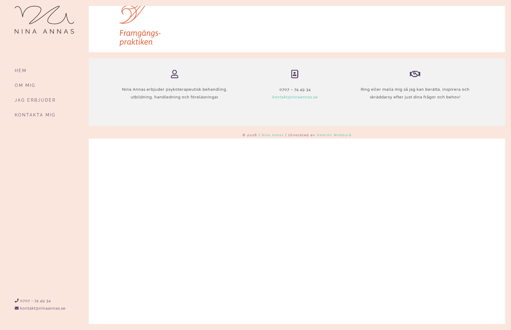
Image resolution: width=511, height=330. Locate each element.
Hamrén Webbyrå (334, 135)
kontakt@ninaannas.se (42, 308)
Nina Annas (273, 135)
